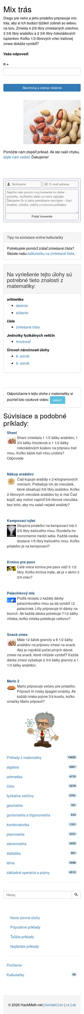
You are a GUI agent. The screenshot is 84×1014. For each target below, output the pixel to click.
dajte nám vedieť (16, 157)
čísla (41, 786)
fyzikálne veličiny (41, 795)
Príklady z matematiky (41, 757)
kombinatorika (41, 824)
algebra (41, 767)
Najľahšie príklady (24, 946)
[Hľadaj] (76, 895)
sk (74, 1004)
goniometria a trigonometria (41, 815)
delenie (22, 305)
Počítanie (14, 965)
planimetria (41, 834)
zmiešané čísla (28, 327)
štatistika (41, 853)
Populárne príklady (25, 927)
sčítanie (22, 312)
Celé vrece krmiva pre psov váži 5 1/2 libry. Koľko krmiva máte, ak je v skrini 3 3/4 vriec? (43, 569)
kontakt (51, 1004)
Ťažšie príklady (22, 936)
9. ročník (22, 363)
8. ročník (22, 356)
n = (6, 64)
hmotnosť (23, 341)
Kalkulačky (41, 974)
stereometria (41, 843)
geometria (41, 805)
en (61, 1004)
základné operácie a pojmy (41, 872)
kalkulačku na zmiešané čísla (51, 253)
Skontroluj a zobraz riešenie (42, 87)
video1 (57, 400)
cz (68, 1004)
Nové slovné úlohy (25, 917)
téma (41, 862)
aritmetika (41, 776)
